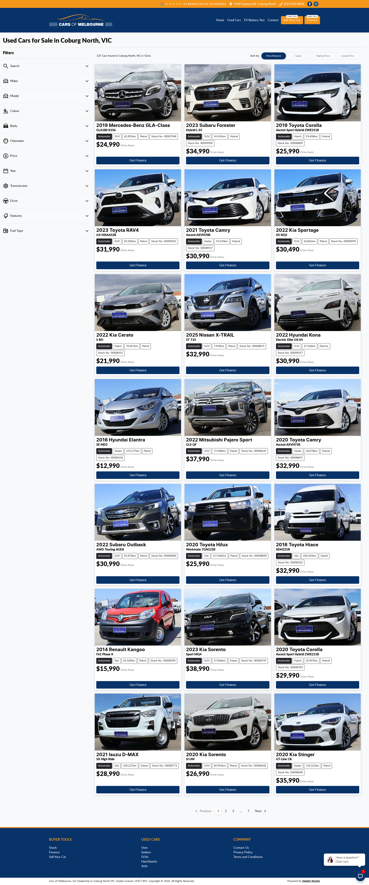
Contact (273, 20)
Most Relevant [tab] (273, 56)
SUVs (145, 857)
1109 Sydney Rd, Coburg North (255, 4)
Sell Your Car (292, 20)
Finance (312, 20)
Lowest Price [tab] (347, 56)
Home (220, 20)
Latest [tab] (298, 56)
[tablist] (310, 56)
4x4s (144, 866)
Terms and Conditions (248, 857)
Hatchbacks (149, 861)
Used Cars (234, 20)
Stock (53, 847)
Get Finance (138, 160)
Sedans (146, 852)
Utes (144, 847)
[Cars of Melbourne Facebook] (310, 4)
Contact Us (241, 847)
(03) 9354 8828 (294, 4)
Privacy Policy (243, 852)
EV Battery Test (254, 20)
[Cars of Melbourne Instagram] (317, 4)
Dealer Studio (311, 881)
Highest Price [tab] (323, 56)
